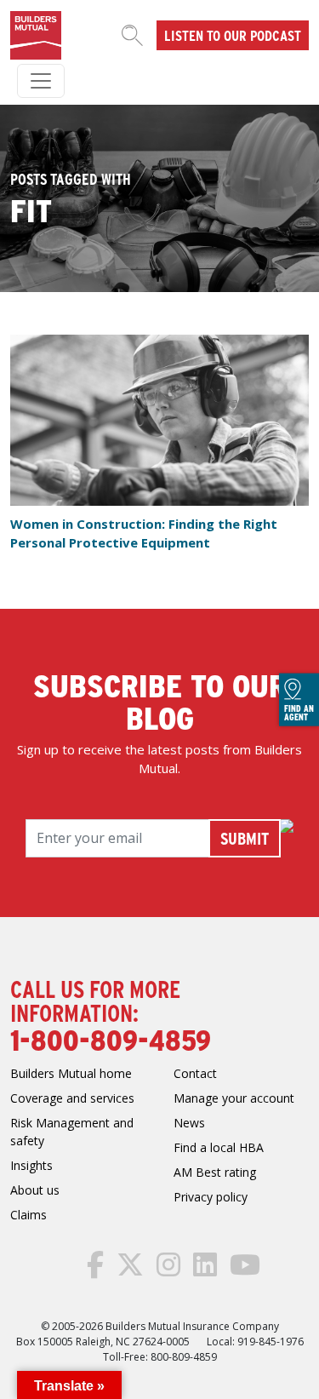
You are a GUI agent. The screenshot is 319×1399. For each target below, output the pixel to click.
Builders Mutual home (71, 1073)
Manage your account (234, 1098)
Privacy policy (211, 1197)
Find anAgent (299, 712)
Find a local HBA (219, 1147)
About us (35, 1190)
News (189, 1123)
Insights (31, 1165)
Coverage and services (72, 1098)
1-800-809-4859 (110, 1038)
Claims (28, 1215)
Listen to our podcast (232, 35)
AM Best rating (215, 1172)
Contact (195, 1073)
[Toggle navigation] (41, 81)
